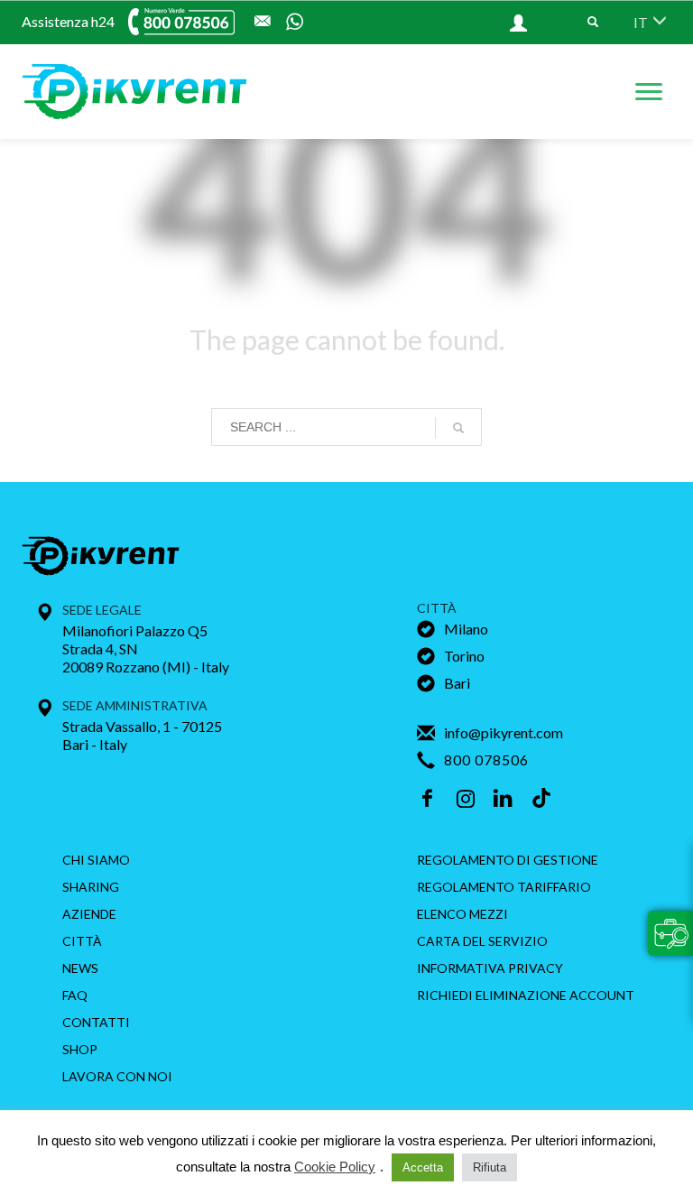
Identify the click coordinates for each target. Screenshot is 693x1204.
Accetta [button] (422, 1167)
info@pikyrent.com (503, 732)
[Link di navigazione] (592, 22)
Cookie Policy (334, 1167)
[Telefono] (141, 21)
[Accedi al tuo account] (488, 22)
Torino (464, 655)
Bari (457, 682)
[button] (670, 933)
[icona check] (426, 633)
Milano (466, 628)
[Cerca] (458, 428)
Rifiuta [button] (489, 1167)
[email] (262, 21)
